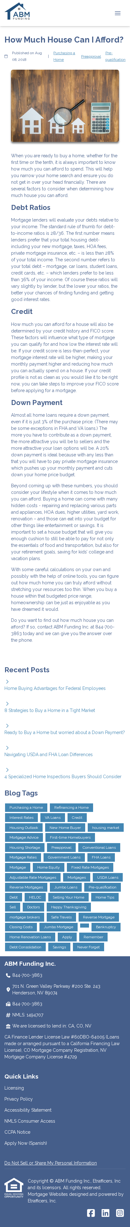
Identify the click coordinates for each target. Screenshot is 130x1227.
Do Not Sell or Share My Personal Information (50, 1163)
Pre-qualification (115, 56)
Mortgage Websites (48, 1194)
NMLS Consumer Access (29, 1121)
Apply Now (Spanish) (25, 1143)
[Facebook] (91, 1213)
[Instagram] (120, 1213)
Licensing (14, 1088)
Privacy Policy (18, 1099)
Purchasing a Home (64, 56)
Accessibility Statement (27, 1110)
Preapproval (91, 56)
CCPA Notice (17, 1132)
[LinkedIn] (105, 1213)
